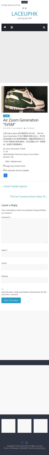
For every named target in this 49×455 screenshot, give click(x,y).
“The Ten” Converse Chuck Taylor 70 (29, 196)
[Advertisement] (24, 57)
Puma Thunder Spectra (14, 186)
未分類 (6, 116)
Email (4, 263)
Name (4, 250)
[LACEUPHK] (4, 27)
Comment (5, 217)
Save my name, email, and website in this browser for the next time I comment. (23, 293)
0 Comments (30, 128)
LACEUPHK (24, 13)
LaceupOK (19, 128)
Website (4, 276)
